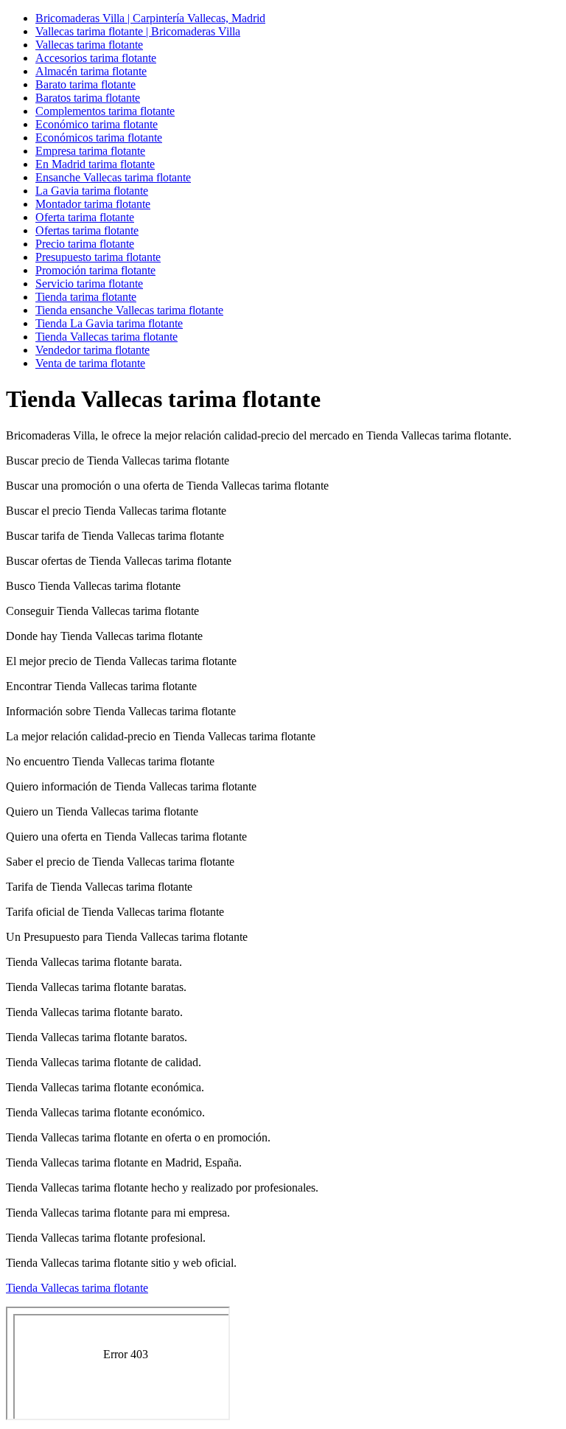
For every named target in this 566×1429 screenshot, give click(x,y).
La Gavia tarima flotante (91, 190)
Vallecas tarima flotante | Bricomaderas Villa (137, 31)
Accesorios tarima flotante (95, 58)
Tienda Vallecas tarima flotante (106, 336)
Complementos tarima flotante (105, 111)
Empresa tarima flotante (90, 151)
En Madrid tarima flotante (95, 164)
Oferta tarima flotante (84, 217)
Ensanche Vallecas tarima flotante (113, 177)
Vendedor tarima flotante (92, 350)
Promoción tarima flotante (95, 270)
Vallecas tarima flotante (89, 44)
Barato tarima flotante (85, 84)
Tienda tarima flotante (85, 297)
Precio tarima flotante (84, 243)
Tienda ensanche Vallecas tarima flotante (129, 310)
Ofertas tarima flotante (87, 230)
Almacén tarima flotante (91, 71)
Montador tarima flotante (92, 204)
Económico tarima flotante (96, 124)
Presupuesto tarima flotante (98, 257)
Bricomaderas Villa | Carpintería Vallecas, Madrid (150, 18)
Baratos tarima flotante (87, 97)
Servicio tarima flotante (89, 283)
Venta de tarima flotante (90, 363)
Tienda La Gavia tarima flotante (109, 323)
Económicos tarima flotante (98, 137)
